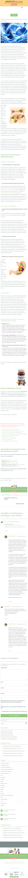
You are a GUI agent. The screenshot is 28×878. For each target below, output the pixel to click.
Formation (3, 779)
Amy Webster (12, 536)
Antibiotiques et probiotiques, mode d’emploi (14, 20)
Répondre (6, 531)
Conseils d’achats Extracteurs (6, 771)
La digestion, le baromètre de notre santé (11, 429)
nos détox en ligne (13, 461)
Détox (2, 775)
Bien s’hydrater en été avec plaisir (7, 735)
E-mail (2, 687)
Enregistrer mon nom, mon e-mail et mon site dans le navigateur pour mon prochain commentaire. (13, 701)
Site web (2, 693)
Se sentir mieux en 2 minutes (16, 748)
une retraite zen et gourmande (12, 463)
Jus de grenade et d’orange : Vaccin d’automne (10, 498)
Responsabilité (15, 862)
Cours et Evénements (5, 773)
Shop (2, 801)
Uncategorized (3, 803)
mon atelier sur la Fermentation (8, 189)
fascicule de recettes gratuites (12, 460)
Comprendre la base (4, 765)
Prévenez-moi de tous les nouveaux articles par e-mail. (14, 711)
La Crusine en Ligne (20, 464)
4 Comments (15, 494)
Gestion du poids (4, 783)
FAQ (10, 862)
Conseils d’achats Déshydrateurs (7, 769)
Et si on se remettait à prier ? (15, 746)
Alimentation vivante (5, 763)
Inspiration (3, 785)
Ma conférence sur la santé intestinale (10, 441)
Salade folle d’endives (20, 503)
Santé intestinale (7, 494)
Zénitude (2, 805)
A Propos (7, 862)
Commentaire (4, 667)
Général (2, 781)
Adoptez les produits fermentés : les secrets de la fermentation (15, 433)
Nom (2, 682)
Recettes (2, 793)
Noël (1, 791)
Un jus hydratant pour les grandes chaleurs (9, 737)
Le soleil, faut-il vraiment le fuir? (7, 731)
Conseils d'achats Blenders (6, 767)
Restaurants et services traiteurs (7, 795)
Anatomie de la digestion (7, 439)
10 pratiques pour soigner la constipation (10, 435)
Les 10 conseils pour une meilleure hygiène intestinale (13, 431)
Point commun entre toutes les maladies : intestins (12, 432)
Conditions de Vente (14, 863)
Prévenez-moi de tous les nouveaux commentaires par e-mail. (13, 707)
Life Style (2, 787)
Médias (2, 789)
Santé (3, 494)
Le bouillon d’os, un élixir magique (9, 438)
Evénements (3, 777)
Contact (23, 863)
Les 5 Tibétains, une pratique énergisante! (9, 739)
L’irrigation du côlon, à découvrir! (9, 436)
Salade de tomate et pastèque (6, 733)
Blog (20, 863)
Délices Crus (18, 465)
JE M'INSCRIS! (14, 4)
